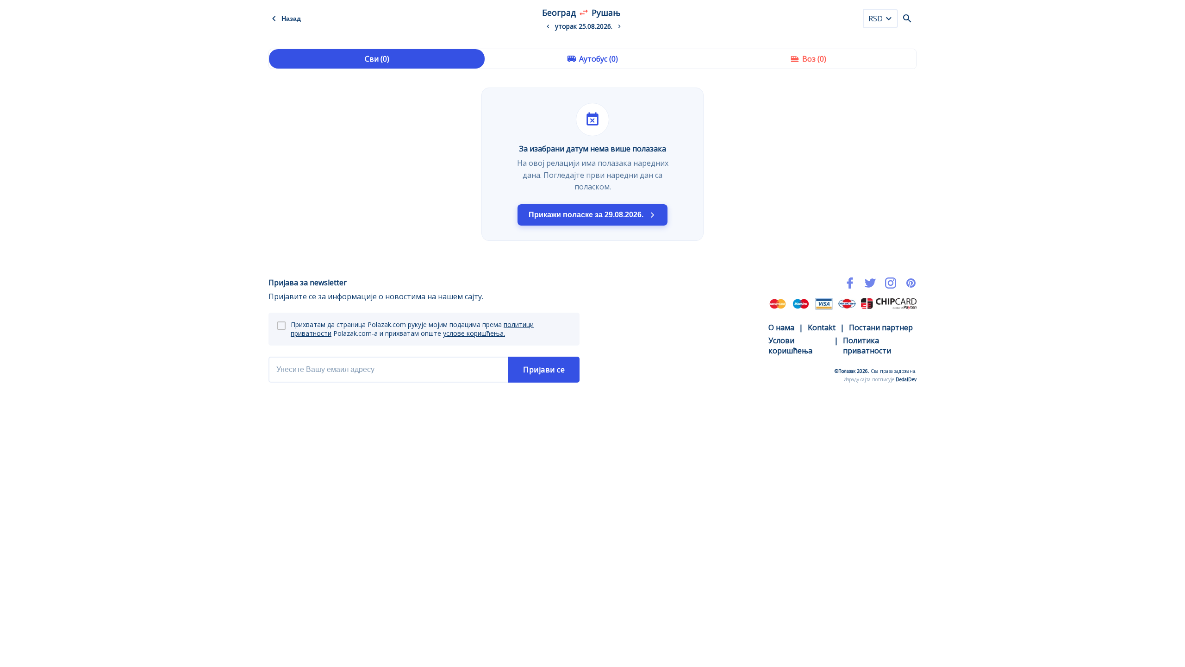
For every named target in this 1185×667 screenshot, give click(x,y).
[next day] (619, 26)
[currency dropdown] (889, 19)
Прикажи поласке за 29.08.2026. (586, 215)
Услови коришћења (790, 345)
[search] (907, 18)
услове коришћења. (474, 333)
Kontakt (822, 327)
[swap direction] (584, 12)
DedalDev (906, 379)
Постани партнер (881, 327)
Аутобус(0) (598, 59)
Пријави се (544, 370)
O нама (781, 327)
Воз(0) (814, 59)
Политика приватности (867, 345)
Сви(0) (377, 59)
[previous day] (548, 26)
